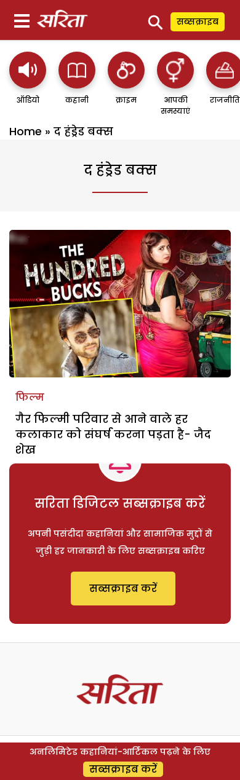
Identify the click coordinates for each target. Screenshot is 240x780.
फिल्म (29, 397)
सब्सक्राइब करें (123, 588)
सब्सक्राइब (197, 21)
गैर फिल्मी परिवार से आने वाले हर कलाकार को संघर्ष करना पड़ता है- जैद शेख (113, 434)
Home (25, 131)
